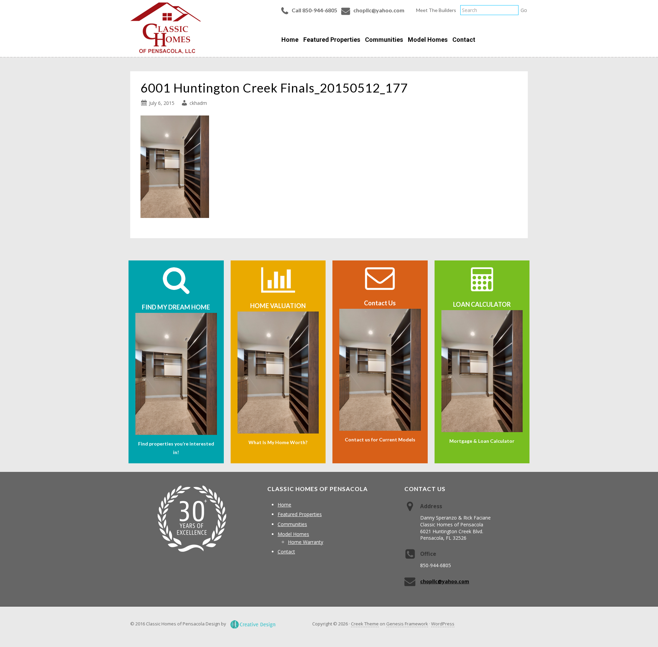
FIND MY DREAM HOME (176, 307)
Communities (292, 524)
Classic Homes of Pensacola (165, 28)
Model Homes (293, 534)
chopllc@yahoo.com (378, 10)
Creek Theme (365, 624)
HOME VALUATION (278, 305)
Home (284, 504)
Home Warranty (305, 542)
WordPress (442, 624)
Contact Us (380, 303)
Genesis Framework (407, 624)
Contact (286, 551)
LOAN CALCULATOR (482, 304)
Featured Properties (300, 514)
